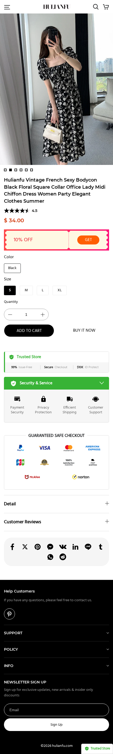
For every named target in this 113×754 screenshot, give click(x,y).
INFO (8, 665)
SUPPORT (13, 633)
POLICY (11, 649)
